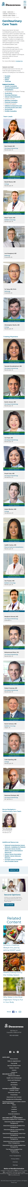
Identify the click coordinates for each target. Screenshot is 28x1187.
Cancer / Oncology (9, 13)
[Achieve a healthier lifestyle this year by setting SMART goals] (14, 934)
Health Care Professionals (14, 1078)
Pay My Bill (14, 1063)
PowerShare (14, 1094)
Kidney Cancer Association (13, 854)
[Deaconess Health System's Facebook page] (10, 1052)
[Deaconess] (12, 4)
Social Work (8, 93)
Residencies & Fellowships (14, 1099)
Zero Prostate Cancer (11, 861)
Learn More (9, 904)
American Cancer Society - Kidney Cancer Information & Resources (14, 850)
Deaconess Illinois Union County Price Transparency (14, 1138)
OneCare (15, 1162)
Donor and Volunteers (14, 1080)
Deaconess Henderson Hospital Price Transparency (14, 1126)
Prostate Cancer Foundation (13, 859)
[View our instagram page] (18, 1052)
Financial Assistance (14, 1114)
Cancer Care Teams (9, 15)
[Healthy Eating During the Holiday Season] (14, 962)
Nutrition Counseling (11, 100)
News (14, 1104)
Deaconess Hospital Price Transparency (14, 1119)
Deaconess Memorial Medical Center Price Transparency (14, 1142)
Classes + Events (14, 1068)
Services (14, 1107)
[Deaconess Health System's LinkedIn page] (14, 1052)
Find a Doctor (14, 1059)
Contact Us (19, 61)
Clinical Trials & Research (12, 97)
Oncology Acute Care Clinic (13, 107)
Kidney (7, 79)
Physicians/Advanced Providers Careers (14, 1101)
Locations (14, 1109)
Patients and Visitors (14, 1075)
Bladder (7, 77)
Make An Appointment (14, 1061)
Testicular (8, 81)
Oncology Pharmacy (11, 95)
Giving (14, 1116)
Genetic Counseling (11, 86)
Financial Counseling (11, 102)
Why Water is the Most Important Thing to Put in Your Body (13, 999)
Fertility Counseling (11, 111)
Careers (14, 1070)
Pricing (14, 1087)
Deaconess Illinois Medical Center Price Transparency (14, 1134)
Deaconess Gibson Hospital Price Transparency (14, 1122)
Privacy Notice (15, 1158)
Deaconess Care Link (14, 1092)
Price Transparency (15, 1155)
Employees (14, 1082)
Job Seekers (14, 1084)
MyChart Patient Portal (14, 1065)
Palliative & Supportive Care (13, 105)
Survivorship (8, 109)
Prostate (7, 76)
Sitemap (15, 1165)
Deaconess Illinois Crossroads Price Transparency (14, 1130)
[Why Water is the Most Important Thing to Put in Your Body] (14, 986)
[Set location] (25, 5)
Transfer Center (14, 1090)
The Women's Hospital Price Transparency (14, 1150)
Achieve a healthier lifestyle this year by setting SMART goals (12, 947)
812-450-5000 (14, 1035)
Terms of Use (15, 1152)
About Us (14, 1111)
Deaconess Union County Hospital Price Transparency (14, 1146)
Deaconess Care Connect (14, 1097)
